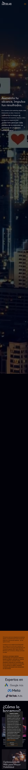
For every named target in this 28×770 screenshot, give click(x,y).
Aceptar (12, 744)
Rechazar (12, 742)
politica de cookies (11, 740)
